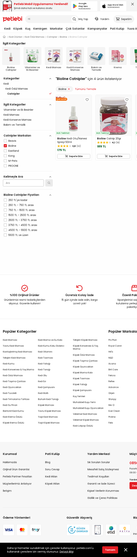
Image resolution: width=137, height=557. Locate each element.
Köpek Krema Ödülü (13, 422)
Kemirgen (40, 29)
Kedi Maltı (43, 393)
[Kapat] (132, 5)
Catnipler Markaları (17, 135)
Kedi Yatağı (44, 363)
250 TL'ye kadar (17, 200)
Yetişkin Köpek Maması (85, 339)
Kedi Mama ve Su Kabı (50, 339)
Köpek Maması (46, 405)
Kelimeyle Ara (13, 176)
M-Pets (12, 161)
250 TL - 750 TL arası (21, 205)
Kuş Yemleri (79, 396)
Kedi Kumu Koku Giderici (51, 345)
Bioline (12, 146)
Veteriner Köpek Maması (86, 419)
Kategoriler (11, 78)
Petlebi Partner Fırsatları (17, 476)
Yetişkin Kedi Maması (14, 357)
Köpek (17, 29)
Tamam (110, 550)
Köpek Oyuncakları (83, 366)
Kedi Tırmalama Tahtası (16, 399)
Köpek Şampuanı (82, 390)
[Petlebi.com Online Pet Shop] (12, 19)
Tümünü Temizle (85, 89)
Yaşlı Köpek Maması (49, 422)
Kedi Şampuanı (46, 387)
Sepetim (126, 19)
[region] (28, 172)
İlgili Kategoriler (15, 104)
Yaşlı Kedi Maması (48, 416)
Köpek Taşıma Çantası (85, 360)
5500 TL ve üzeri (18, 235)
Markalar (56, 29)
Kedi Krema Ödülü (12, 416)
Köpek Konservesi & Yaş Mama (85, 347)
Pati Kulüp (117, 29)
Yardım (104, 19)
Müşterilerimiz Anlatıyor (17, 483)
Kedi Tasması (45, 357)
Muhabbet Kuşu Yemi (84, 402)
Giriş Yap (82, 19)
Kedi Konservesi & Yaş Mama (18, 369)
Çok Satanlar (75, 29)
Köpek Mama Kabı (83, 372)
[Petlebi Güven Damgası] (78, 530)
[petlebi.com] (4, 36)
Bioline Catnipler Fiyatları (21, 195)
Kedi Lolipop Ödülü (83, 425)
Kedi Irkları (51, 476)
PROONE (13, 166)
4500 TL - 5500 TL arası (22, 230)
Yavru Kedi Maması (13, 345)
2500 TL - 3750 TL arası (22, 220)
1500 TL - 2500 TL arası (22, 215)
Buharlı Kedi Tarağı (48, 399)
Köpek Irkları (52, 483)
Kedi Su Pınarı (10, 405)
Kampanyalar (97, 29)
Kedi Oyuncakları (12, 387)
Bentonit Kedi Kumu (13, 410)
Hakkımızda (10, 462)
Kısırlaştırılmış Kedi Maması (17, 351)
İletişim (7, 491)
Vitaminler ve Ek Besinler (18, 110)
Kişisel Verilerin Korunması (103, 491)
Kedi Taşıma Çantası (14, 381)
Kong (11, 156)
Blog (47, 462)
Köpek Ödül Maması (84, 354)
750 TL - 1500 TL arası (21, 210)
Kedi (7, 29)
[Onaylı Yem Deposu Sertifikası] (97, 530)
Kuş (28, 29)
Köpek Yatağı (80, 384)
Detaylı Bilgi (66, 551)
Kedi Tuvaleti (10, 393)
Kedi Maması (11, 115)
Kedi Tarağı (44, 369)
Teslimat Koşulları (98, 476)
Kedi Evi (42, 381)
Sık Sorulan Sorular (98, 462)
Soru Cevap (52, 469)
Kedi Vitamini (45, 351)
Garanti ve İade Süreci (101, 483)
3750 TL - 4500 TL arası (22, 225)
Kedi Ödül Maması (17, 88)
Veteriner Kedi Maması (85, 413)
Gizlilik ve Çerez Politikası (102, 498)
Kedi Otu (42, 375)
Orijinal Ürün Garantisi (16, 469)
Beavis (12, 141)
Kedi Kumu (8, 363)
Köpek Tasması (81, 378)
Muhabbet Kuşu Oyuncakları (88, 408)
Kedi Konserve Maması (17, 120)
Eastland (13, 151)
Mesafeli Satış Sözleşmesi (103, 469)
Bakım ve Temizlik (15, 125)
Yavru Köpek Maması (49, 410)
